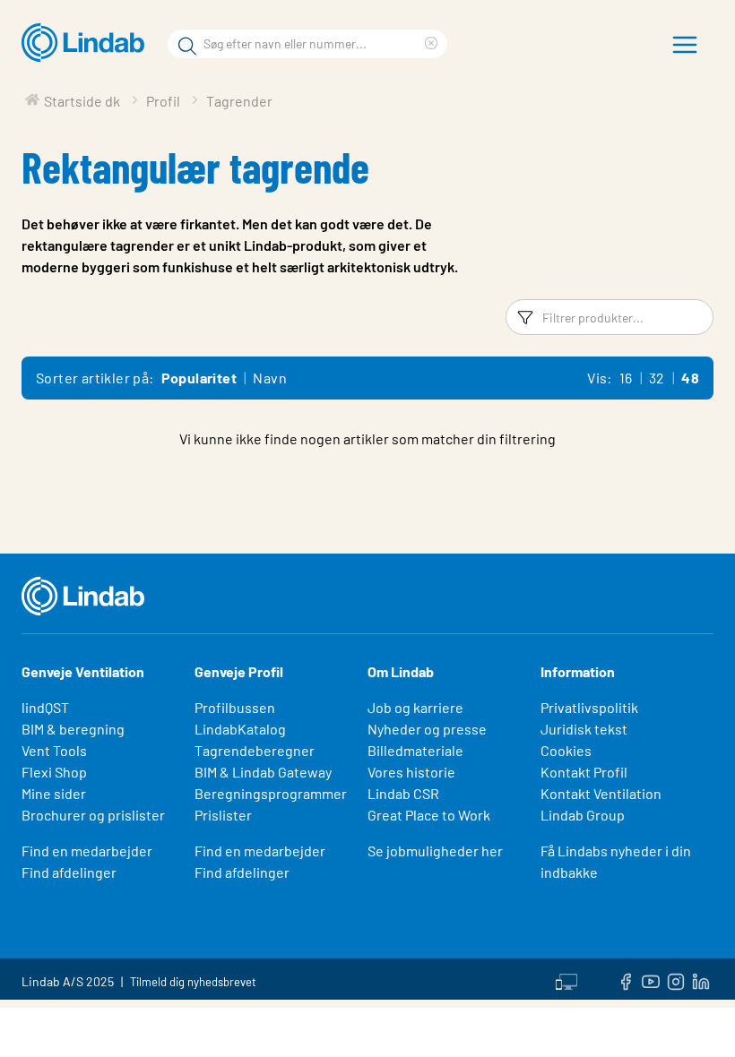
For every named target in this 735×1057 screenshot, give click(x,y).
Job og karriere (415, 707)
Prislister (223, 814)
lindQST (45, 707)
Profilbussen (235, 707)
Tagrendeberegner (255, 750)
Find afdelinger (69, 872)
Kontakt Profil (583, 771)
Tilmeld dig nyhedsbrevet (193, 982)
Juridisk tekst (583, 728)
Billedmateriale (415, 750)
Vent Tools (54, 750)
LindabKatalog (240, 728)
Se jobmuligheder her (435, 850)
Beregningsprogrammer (271, 793)
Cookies (566, 750)
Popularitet (199, 377)
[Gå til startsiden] (87, 42)
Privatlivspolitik (589, 707)
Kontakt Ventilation (601, 793)
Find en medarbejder (87, 850)
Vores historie (411, 771)
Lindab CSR (403, 793)
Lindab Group (582, 814)
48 (690, 377)
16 (626, 377)
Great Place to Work (429, 814)
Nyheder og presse (427, 728)
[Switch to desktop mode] (566, 979)
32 (657, 377)
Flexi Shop (54, 771)
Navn (270, 377)
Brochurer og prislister (93, 814)
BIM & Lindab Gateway (263, 771)
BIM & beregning (73, 728)
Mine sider (54, 793)
